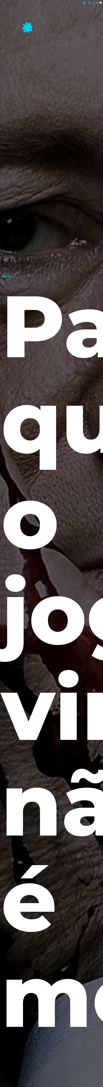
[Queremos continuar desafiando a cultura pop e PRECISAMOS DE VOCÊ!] (100, 3)
